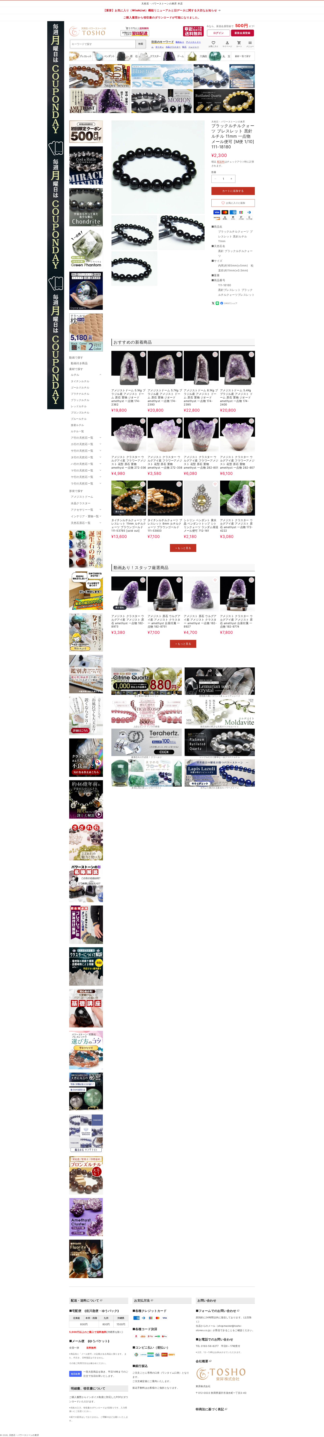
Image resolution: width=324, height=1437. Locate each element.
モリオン (159, 47)
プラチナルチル (80, 393)
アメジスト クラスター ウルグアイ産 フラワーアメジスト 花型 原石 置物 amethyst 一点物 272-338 (165, 462)
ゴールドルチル (80, 387)
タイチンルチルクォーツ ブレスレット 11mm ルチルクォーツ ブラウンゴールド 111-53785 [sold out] (128, 525)
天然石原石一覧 (80, 523)
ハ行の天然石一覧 (82, 464)
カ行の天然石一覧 (82, 444)
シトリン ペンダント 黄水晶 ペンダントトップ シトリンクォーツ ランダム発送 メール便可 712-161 (201, 525)
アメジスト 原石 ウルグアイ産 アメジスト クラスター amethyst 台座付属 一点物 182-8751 (164, 621)
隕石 (184, 47)
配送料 (221, 161)
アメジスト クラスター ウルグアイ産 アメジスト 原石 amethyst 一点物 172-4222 (236, 525)
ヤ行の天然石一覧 (82, 477)
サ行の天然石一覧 (82, 450)
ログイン (218, 32)
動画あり (180, 42)
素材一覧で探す (243, 56)
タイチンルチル (80, 381)
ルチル (75, 374)
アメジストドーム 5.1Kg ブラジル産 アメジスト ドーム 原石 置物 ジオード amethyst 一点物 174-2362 (128, 397)
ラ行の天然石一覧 (82, 483)
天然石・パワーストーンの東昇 (24, 1435)
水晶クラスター (173, 47)
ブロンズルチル (80, 412)
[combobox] (108, 44)
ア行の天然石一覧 (82, 437)
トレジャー (193, 47)
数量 (213, 172)
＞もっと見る (183, 548)
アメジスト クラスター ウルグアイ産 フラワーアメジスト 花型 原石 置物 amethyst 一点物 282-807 (237, 462)
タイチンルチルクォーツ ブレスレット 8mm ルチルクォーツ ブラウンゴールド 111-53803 (165, 525)
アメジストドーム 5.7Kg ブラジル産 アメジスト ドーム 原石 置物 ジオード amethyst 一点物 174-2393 (165, 397)
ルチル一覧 (77, 431)
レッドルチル (79, 406)
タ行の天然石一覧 (82, 457)
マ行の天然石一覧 (82, 470)
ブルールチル (79, 418)
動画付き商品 (79, 363)
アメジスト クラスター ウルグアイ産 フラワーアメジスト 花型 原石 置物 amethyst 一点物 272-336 (128, 462)
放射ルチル (77, 425)
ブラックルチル (80, 400)
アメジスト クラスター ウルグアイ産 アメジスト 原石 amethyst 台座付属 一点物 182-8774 (236, 621)
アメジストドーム (82, 496)
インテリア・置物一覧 (85, 516)
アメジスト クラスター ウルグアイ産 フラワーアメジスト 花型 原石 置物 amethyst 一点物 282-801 (201, 462)
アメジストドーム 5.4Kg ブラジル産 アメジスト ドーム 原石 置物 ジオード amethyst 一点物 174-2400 (236, 397)
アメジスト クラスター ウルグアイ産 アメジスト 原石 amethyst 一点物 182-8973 (127, 621)
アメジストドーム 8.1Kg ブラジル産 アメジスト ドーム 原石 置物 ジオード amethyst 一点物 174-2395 (201, 397)
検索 (140, 43)
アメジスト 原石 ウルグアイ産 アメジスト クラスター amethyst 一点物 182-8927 (200, 621)
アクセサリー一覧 (82, 509)
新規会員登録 (242, 32)
